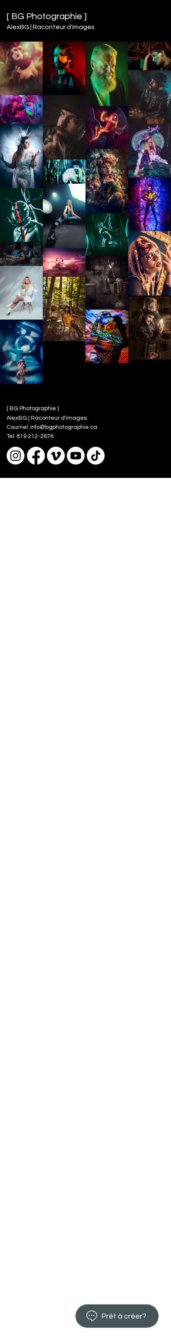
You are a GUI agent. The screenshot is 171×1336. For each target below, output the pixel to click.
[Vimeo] (56, 456)
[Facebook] (36, 456)
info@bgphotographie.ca (63, 427)
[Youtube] (76, 456)
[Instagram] (15, 456)
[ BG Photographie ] (47, 16)
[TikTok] (96, 456)
